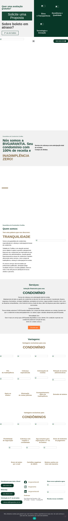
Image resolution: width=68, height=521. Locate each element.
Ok (34, 518)
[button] (33, 41)
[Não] (65, 516)
